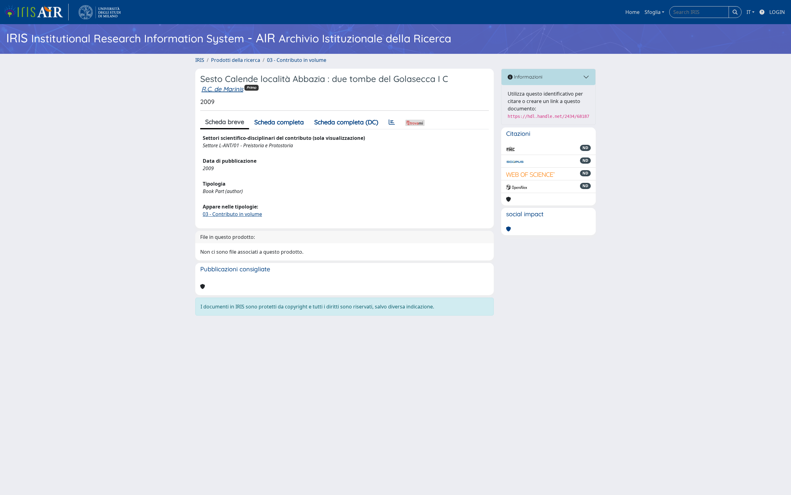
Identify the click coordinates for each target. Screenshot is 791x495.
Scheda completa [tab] (279, 122)
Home (632, 12)
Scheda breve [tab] (224, 122)
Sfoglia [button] (653, 12)
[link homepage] (36, 12)
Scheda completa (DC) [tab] (346, 122)
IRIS (199, 60)
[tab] (391, 122)
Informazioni (527, 77)
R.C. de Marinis (222, 89)
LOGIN (777, 12)
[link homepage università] (100, 12)
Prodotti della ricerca (235, 60)
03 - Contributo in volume (296, 60)
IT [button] (749, 12)
